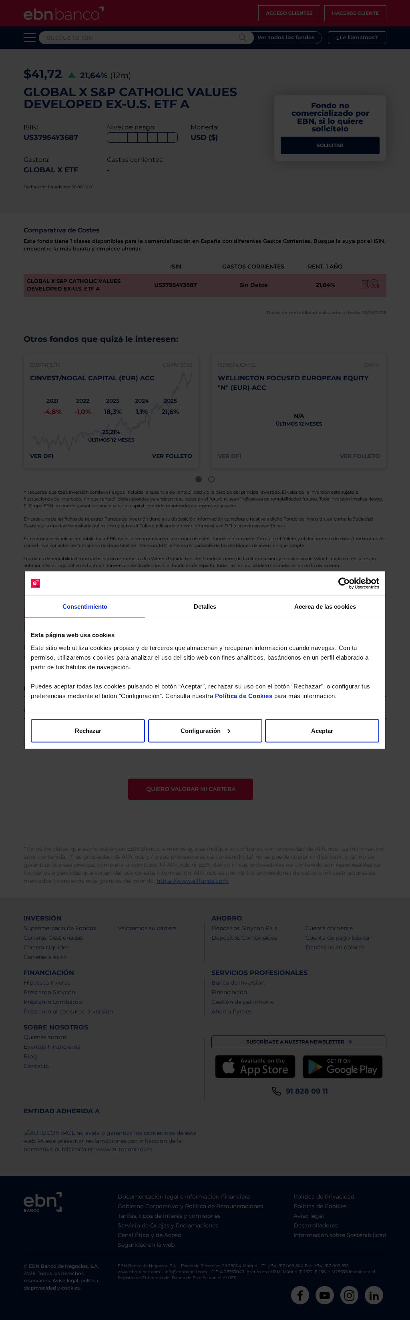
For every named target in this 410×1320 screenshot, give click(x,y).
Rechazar (88, 730)
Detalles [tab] (205, 606)
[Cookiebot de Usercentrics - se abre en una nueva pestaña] (344, 583)
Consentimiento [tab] (84, 606)
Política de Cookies (244, 695)
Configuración (201, 730)
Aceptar (322, 730)
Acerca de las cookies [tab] (325, 606)
